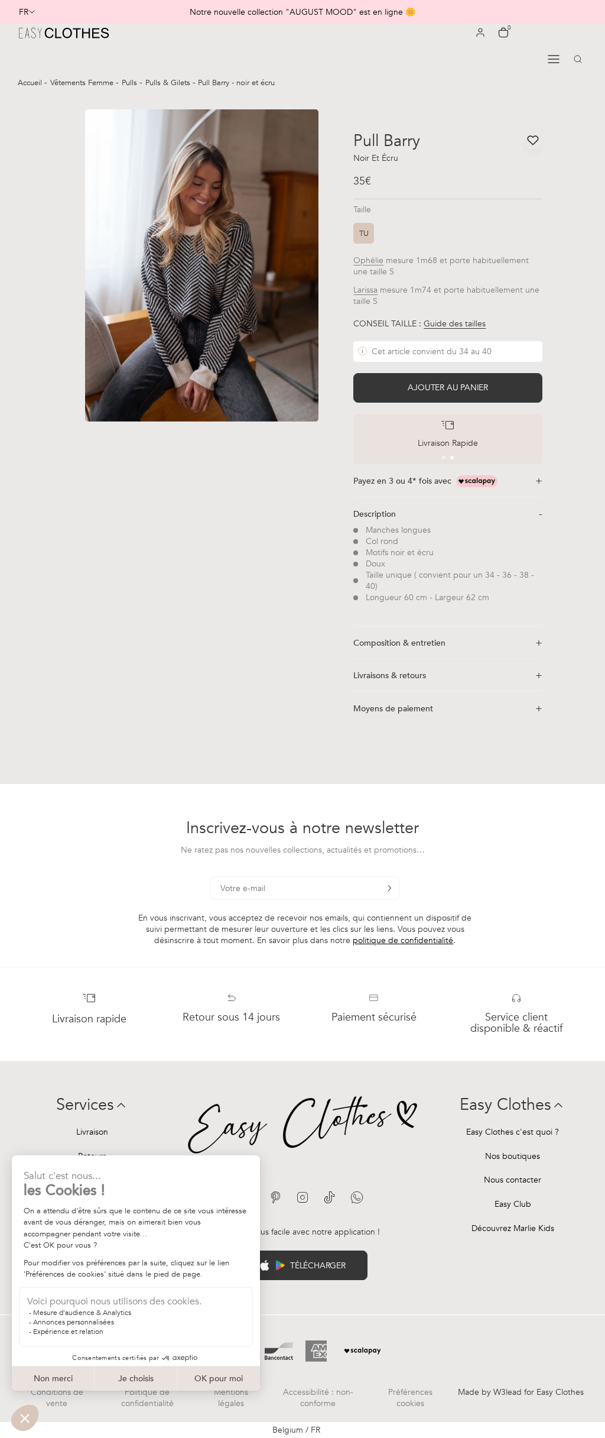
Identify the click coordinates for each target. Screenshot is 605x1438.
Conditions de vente (57, 1398)
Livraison (92, 1132)
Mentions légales (231, 1398)
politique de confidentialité (403, 940)
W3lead (507, 1392)
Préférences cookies (410, 1398)
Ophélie (368, 260)
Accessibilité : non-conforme (318, 1398)
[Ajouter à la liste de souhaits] (532, 140)
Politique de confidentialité (147, 1398)
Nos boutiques (512, 1156)
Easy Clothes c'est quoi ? (512, 1132)
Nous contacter (512, 1180)
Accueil (31, 82)
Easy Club (513, 1204)
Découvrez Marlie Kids (512, 1228)
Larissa (365, 290)
